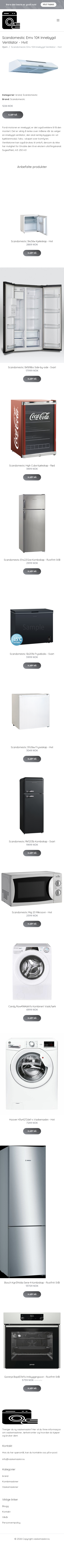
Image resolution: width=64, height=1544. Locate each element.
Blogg (5, 1506)
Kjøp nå (12, 114)
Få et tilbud (48, 4)
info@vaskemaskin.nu (13, 1459)
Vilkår (5, 1517)
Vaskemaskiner (10, 1487)
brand (19, 94)
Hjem (5, 47)
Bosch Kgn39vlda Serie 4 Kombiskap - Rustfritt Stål (32, 1282)
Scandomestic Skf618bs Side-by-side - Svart (32, 367)
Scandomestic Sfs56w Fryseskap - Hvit (32, 747)
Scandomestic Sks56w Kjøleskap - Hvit (32, 241)
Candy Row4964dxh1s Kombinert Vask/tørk (32, 1006)
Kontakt (6, 1511)
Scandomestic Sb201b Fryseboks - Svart (32, 653)
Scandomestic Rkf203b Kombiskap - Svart (32, 841)
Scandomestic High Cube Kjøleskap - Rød (32, 465)
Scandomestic (30, 94)
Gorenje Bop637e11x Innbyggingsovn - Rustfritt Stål (32, 1376)
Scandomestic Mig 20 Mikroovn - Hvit (32, 912)
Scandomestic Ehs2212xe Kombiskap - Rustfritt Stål (32, 559)
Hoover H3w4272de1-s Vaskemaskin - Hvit (32, 1119)
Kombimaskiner (10, 1481)
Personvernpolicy (11, 1522)
